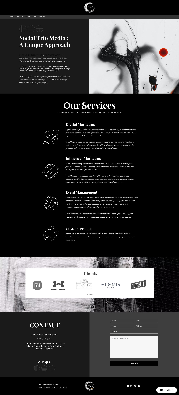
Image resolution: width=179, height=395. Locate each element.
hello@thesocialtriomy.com (45, 334)
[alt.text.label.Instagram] (43, 362)
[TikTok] (46, 362)
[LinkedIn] (50, 362)
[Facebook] (39, 362)
